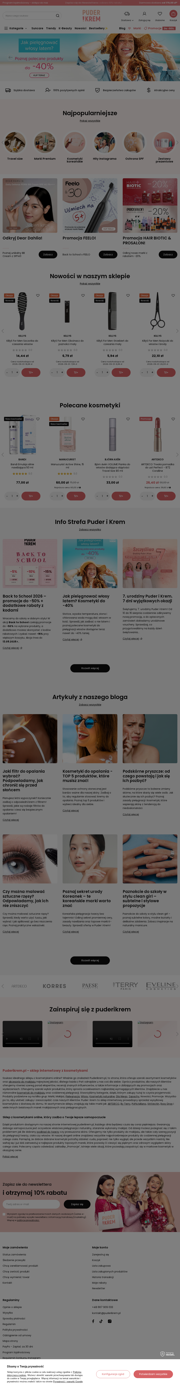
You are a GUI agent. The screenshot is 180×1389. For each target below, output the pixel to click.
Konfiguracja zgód (113, 1374)
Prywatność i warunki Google (68, 1381)
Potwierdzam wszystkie (153, 1374)
